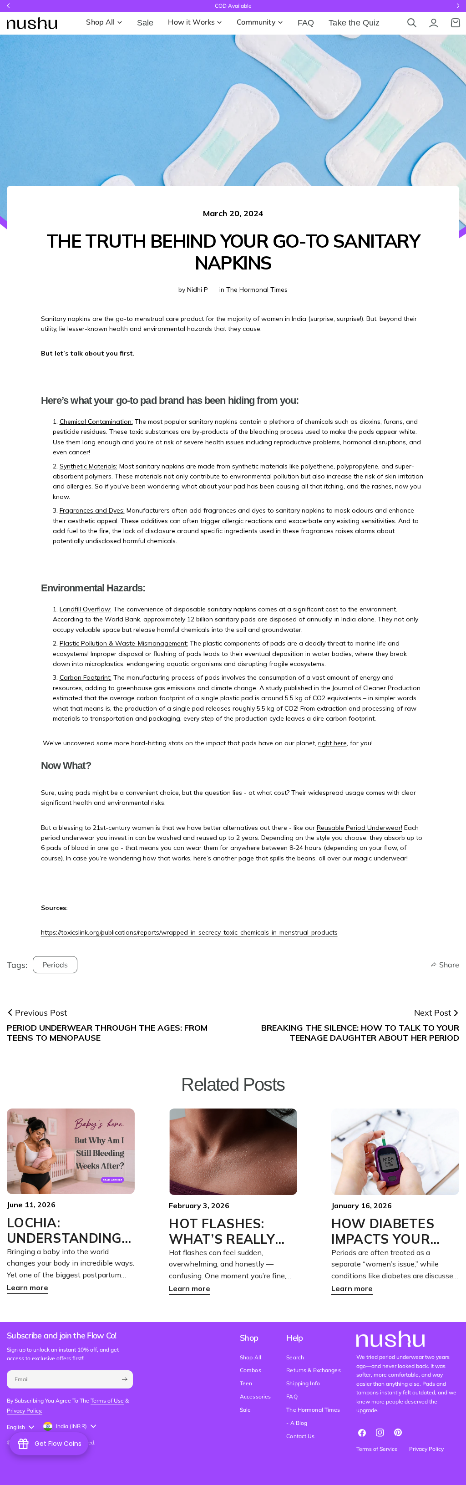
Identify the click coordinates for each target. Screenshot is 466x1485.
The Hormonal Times (257, 289)
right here (332, 743)
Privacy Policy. (24, 1410)
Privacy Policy (426, 1448)
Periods (55, 964)
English (16, 1427)
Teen (246, 1383)
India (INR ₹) (71, 1426)
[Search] (412, 23)
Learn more (27, 1287)
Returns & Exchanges (313, 1370)
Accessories (255, 1396)
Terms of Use (107, 1400)
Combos (250, 1370)
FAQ (291, 1396)
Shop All (250, 1357)
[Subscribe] (124, 1379)
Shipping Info (303, 1383)
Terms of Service (377, 1448)
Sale (245, 1409)
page (246, 858)
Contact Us (300, 1436)
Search (295, 1357)
